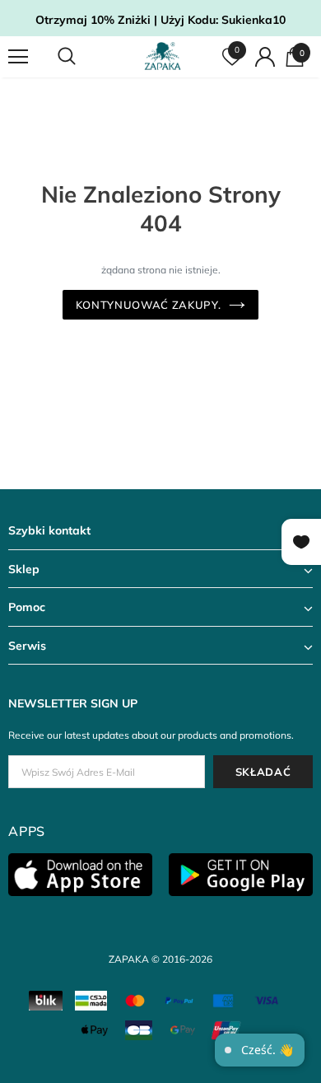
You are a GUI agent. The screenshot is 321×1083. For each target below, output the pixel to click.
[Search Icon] (82, 57)
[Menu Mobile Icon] (18, 57)
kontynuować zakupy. (148, 304)
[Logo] (162, 56)
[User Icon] (265, 57)
